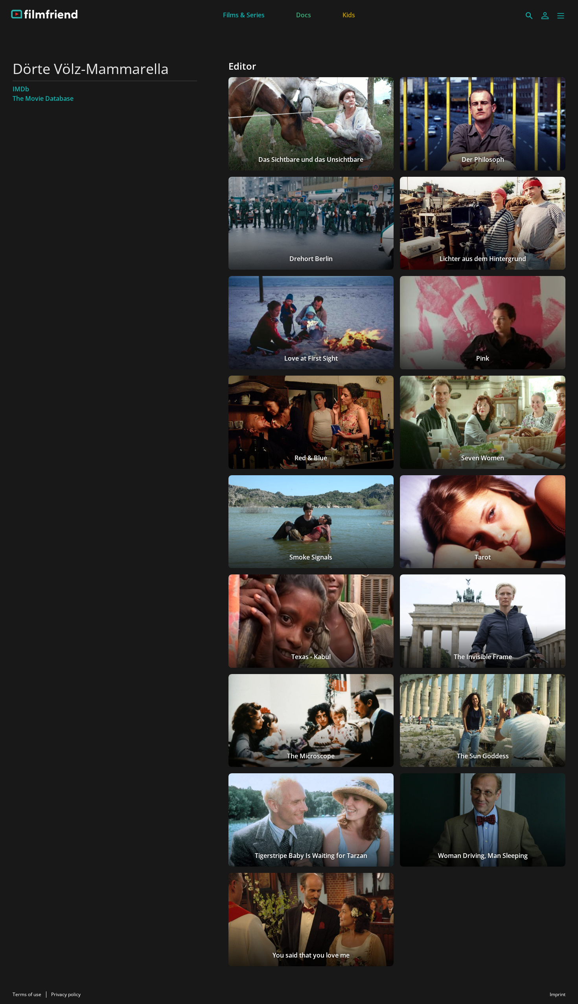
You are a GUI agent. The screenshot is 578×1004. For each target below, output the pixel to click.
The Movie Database (43, 98)
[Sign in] (545, 16)
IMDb (21, 89)
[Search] (529, 16)
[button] (561, 16)
